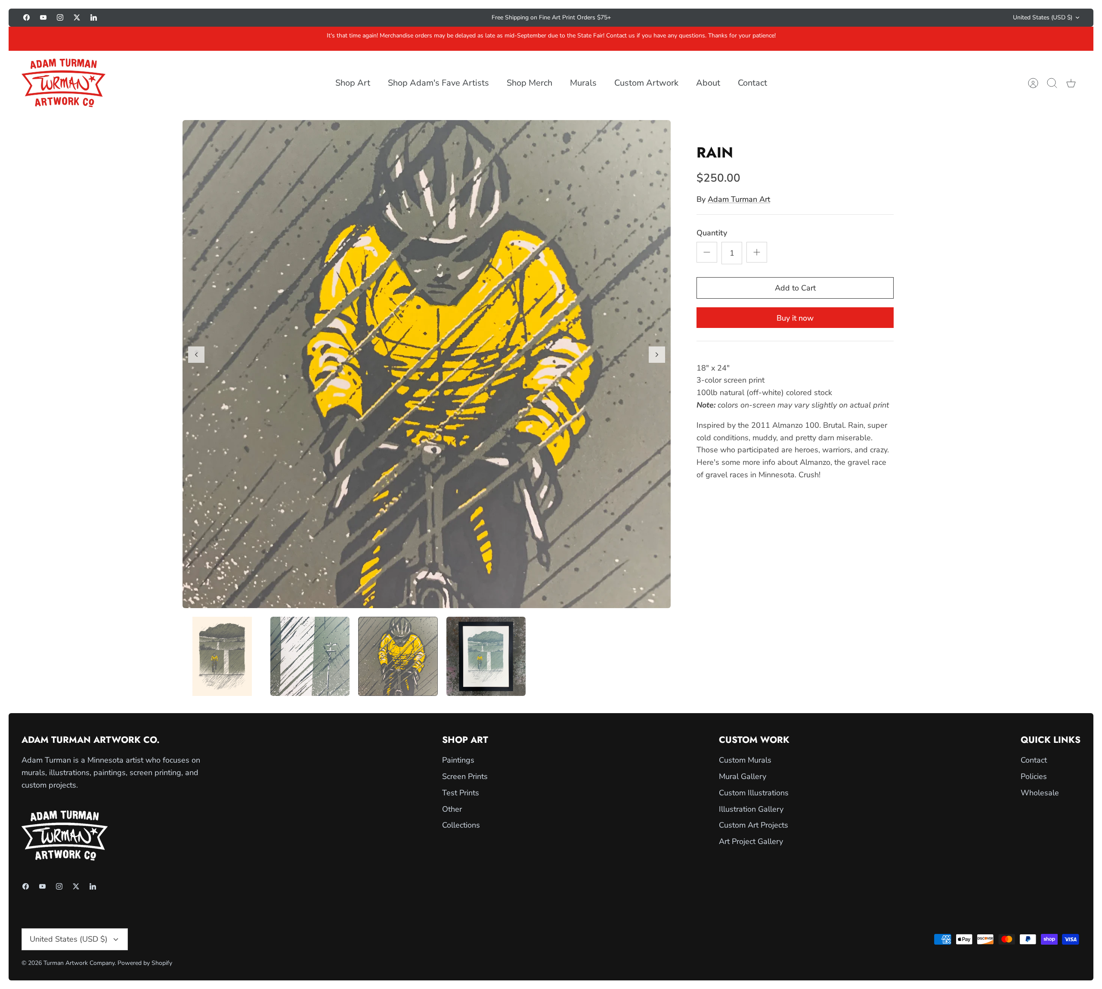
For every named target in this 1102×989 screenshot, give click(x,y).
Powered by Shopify (145, 963)
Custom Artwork (646, 83)
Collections (461, 825)
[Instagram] (60, 17)
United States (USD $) (1042, 17)
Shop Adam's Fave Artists (438, 83)
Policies (1034, 776)
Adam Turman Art (739, 199)
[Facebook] (26, 17)
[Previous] (393, 17)
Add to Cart (795, 288)
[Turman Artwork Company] (63, 83)
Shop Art (352, 83)
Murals (583, 83)
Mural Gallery (742, 776)
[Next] (708, 17)
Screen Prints (465, 776)
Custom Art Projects (753, 825)
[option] (427, 364)
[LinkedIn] (93, 17)
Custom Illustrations (754, 793)
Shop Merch (529, 83)
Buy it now (795, 318)
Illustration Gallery (751, 809)
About (708, 83)
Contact (752, 83)
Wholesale (1040, 793)
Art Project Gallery (751, 841)
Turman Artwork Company (79, 963)
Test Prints (460, 793)
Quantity (711, 233)
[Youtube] (43, 17)
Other (452, 809)
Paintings (458, 760)
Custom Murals (745, 760)
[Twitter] (76, 17)
